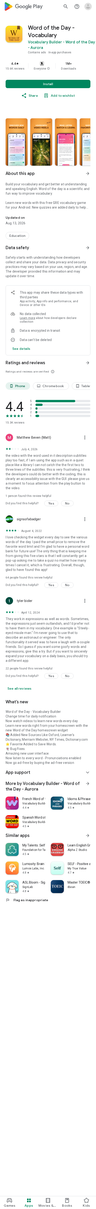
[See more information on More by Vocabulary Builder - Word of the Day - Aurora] (87, 783)
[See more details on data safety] (21, 348)
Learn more (27, 318)
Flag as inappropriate (27, 900)
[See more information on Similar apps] (87, 835)
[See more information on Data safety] (87, 247)
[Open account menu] (88, 6)
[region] (48, 66)
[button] (48, 68)
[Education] (17, 235)
